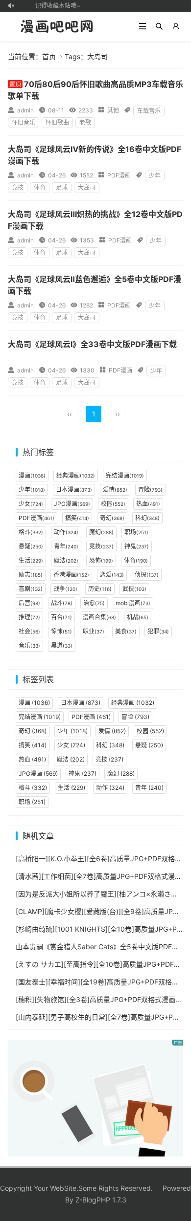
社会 (29, 631)
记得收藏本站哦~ (55, 5)
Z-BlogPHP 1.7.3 (100, 1200)
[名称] (96, 1097)
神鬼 (136, 546)
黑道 (61, 645)
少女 (31, 503)
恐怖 (101, 560)
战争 (65, 588)
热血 (148, 503)
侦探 (147, 574)
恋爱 (112, 574)
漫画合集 (99, 617)
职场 (136, 532)
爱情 (115, 489)
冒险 (150, 489)
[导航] (142, 26)
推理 (29, 617)
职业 (93, 631)
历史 (100, 588)
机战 (137, 617)
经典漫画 (75, 475)
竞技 (18, 187)
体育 (40, 187)
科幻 (147, 518)
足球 (62, 187)
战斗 (61, 603)
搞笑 (77, 518)
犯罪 (158, 631)
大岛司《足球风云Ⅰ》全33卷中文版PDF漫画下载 (92, 344)
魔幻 (101, 532)
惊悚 (61, 631)
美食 (126, 631)
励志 (31, 574)
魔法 (66, 560)
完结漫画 (125, 475)
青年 (66, 546)
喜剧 (31, 588)
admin (25, 110)
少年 (155, 175)
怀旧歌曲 (57, 122)
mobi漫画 (133, 603)
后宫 (29, 603)
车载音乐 (149, 110)
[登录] (175, 26)
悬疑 (31, 546)
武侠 (134, 588)
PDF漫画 (119, 175)
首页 (49, 56)
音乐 (29, 645)
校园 (113, 503)
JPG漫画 (72, 503)
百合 (61, 617)
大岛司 (87, 187)
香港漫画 (71, 574)
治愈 (94, 603)
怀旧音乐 (23, 122)
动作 (66, 532)
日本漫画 (74, 489)
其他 (113, 110)
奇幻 (112, 518)
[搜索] (159, 26)
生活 (31, 560)
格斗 (31, 532)
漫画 (32, 475)
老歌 (85, 122)
